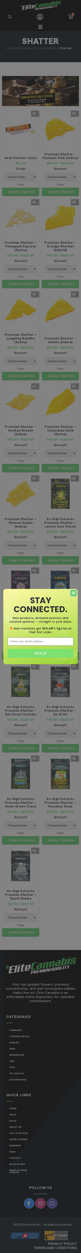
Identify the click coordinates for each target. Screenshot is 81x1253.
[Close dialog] (73, 593)
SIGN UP (40, 653)
